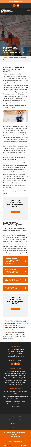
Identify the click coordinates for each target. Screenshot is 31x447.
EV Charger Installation (15, 420)
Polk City (20, 325)
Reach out (6, 191)
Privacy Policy (15, 436)
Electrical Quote (15, 424)
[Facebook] (14, 5)
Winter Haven (7, 330)
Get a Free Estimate (15, 442)
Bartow (14, 330)
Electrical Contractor (15, 416)
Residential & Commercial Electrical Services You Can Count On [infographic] (16, 404)
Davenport (7, 373)
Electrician (16, 427)
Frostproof (14, 375)
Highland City (7, 332)
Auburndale (21, 330)
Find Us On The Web (15, 360)
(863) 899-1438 (15, 1)
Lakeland (18, 323)
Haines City (21, 375)
